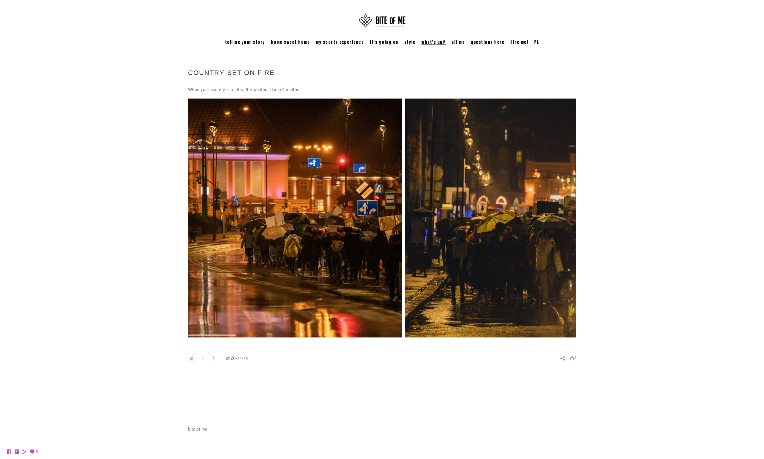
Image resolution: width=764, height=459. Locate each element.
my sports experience (340, 42)
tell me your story (245, 42)
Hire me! (519, 42)
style (410, 42)
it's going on (384, 42)
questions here (487, 42)
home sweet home (290, 42)
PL (536, 42)
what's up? (433, 42)
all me (458, 42)
